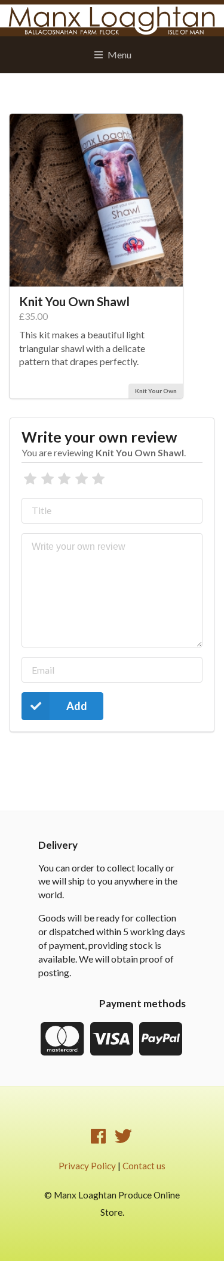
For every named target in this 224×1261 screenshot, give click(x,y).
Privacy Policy (87, 1165)
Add (76, 705)
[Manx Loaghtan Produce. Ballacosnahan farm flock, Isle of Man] (112, 18)
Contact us (143, 1165)
